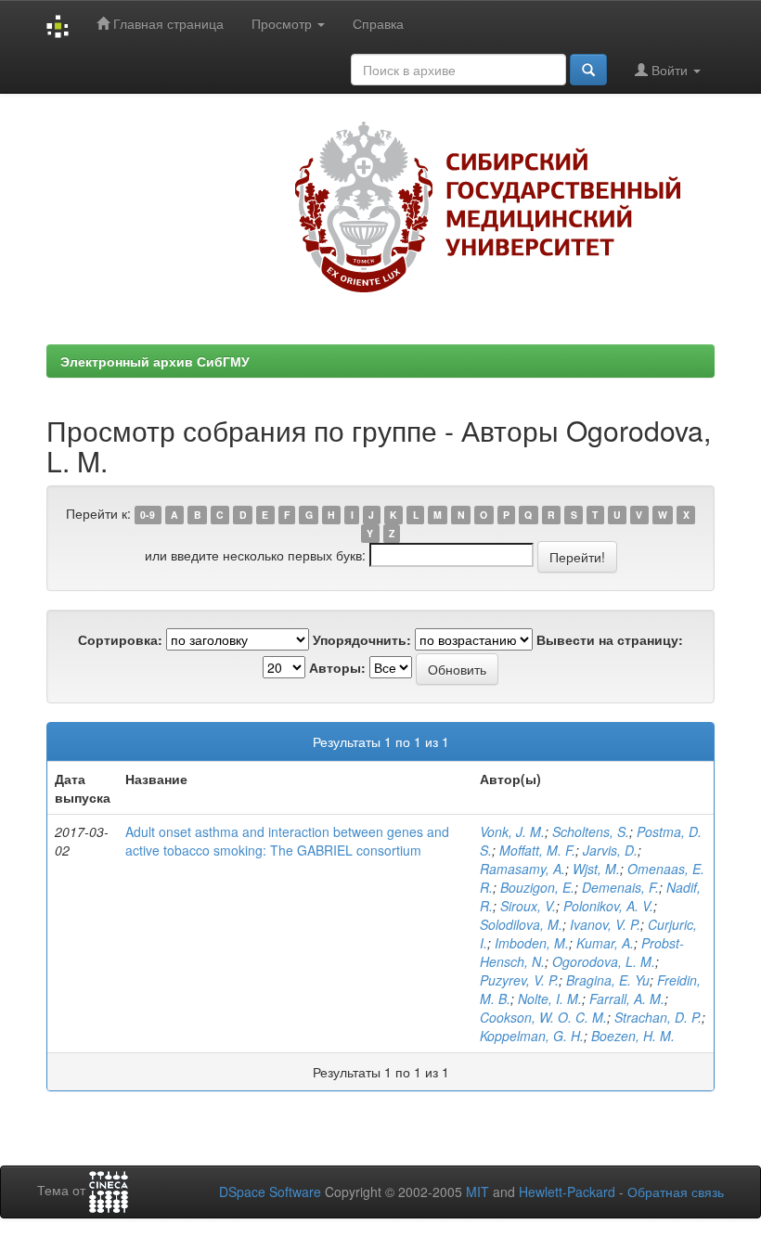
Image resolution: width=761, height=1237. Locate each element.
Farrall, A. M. (626, 998)
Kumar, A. (605, 943)
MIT (477, 1191)
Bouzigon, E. (537, 887)
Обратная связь (675, 1191)
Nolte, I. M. (550, 998)
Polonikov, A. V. (608, 905)
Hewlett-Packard (567, 1191)
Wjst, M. (596, 868)
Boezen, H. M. (633, 1035)
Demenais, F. (620, 887)
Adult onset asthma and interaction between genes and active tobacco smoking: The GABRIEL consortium (287, 840)
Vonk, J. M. (512, 831)
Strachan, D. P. (658, 1017)
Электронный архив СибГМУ (155, 361)
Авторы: (337, 667)
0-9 (147, 515)
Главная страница (167, 23)
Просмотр (284, 23)
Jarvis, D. (610, 850)
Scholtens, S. (590, 831)
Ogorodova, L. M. (603, 961)
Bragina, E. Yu (608, 980)
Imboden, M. (532, 943)
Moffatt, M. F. (537, 850)
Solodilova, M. (521, 924)
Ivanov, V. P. (605, 924)
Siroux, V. (528, 905)
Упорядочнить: (362, 639)
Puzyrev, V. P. (519, 980)
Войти (669, 69)
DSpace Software (270, 1191)
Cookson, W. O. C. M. (543, 1017)
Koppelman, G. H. (532, 1035)
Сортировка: (120, 639)
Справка (378, 23)
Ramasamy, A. (522, 868)
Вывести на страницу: (609, 639)
